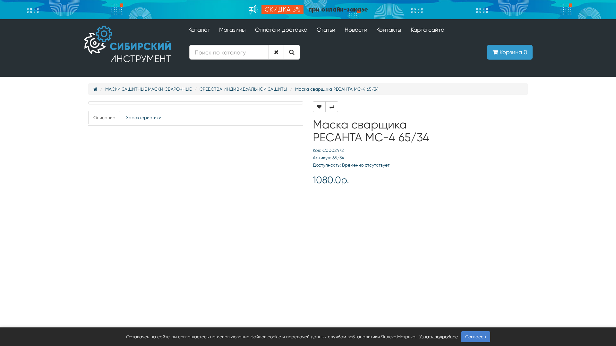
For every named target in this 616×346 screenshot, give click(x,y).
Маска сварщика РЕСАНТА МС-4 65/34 (337, 89)
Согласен (475, 336)
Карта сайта (427, 29)
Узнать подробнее (438, 336)
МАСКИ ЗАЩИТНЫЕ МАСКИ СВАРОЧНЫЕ (148, 89)
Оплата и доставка (281, 29)
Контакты (388, 29)
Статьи (326, 29)
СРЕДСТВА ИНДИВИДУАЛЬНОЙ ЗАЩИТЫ (243, 89)
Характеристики (143, 117)
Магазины (232, 29)
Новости (356, 29)
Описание (104, 117)
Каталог (199, 29)
